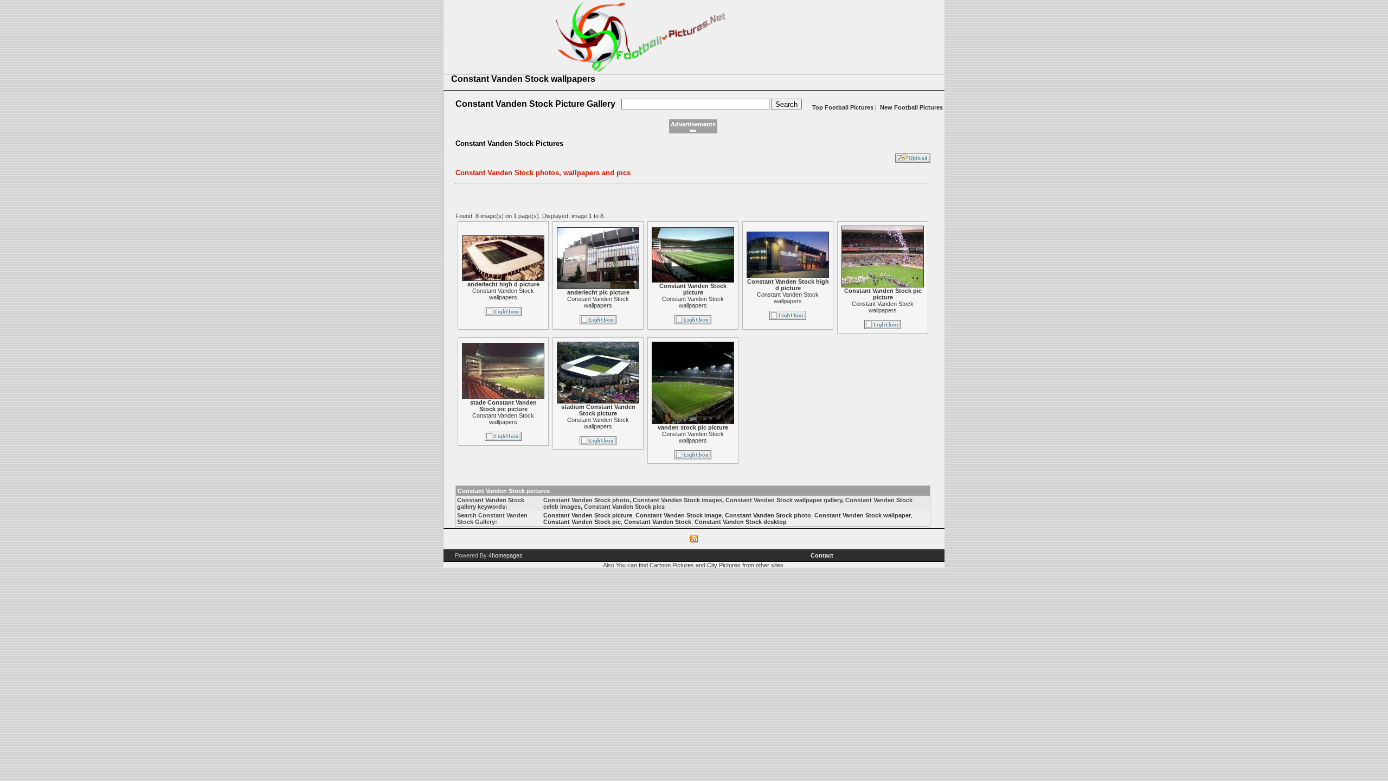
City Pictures (724, 565)
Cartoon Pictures (672, 565)
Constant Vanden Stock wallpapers (503, 293)
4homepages (506, 555)
